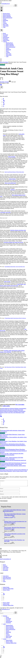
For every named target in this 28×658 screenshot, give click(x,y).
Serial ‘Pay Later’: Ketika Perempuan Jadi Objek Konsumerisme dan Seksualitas (11, 458)
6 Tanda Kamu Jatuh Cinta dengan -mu (15, 318)
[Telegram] (3, 102)
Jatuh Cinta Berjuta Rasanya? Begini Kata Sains (14, 171)
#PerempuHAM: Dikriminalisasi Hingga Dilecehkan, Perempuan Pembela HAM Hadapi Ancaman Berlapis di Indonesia (13, 451)
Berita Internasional (7, 17)
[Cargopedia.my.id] (5, 3)
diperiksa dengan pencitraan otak (18, 230)
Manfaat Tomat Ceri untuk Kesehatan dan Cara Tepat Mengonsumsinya (15, 522)
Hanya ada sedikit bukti (10, 183)
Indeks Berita (6, 587)
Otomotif (5, 566)
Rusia (4, 21)
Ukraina (5, 23)
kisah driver (6, 576)
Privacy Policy (6, 590)
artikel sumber (6, 406)
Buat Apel (8, 637)
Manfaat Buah (6, 13)
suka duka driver (7, 577)
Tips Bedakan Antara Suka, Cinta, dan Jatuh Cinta (15, 266)
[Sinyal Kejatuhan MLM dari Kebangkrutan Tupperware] (13, 460)
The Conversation (19, 404)
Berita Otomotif (6, 15)
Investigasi (2, 64)
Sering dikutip (12, 179)
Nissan (4, 19)
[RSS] (3, 600)
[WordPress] (3, 597)
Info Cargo (5, 24)
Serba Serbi (5, 25)
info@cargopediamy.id (5, 559)
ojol (4, 580)
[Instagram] (3, 598)
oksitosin (13, 189)
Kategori (5, 615)
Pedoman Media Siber (8, 588)
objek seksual (7, 281)
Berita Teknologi (7, 16)
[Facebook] (3, 99)
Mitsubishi (5, 20)
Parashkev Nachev (4, 81)
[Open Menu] (1, 10)
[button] (15, 5)
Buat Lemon (9, 636)
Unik (4, 27)
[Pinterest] (3, 596)
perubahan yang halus (5, 212)
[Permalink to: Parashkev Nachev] (1, 79)
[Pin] (4, 104)
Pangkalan (8, 622)
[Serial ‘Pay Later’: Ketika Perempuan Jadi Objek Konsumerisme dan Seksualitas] (14, 454)
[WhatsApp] (3, 106)
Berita (4, 564)
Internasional (9, 621)
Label (4, 624)
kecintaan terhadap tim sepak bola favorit (13, 242)
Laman (4, 638)
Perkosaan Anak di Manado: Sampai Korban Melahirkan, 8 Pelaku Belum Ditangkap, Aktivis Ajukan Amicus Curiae (14, 470)
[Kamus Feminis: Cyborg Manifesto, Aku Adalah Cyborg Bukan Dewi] (14, 438)
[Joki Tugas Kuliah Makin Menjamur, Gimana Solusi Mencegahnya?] (14, 431)
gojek (4, 581)
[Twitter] (4, 101)
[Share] (1, 87)
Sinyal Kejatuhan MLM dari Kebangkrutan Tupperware (13, 463)
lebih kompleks (11, 156)
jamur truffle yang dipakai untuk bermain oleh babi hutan (13, 285)
